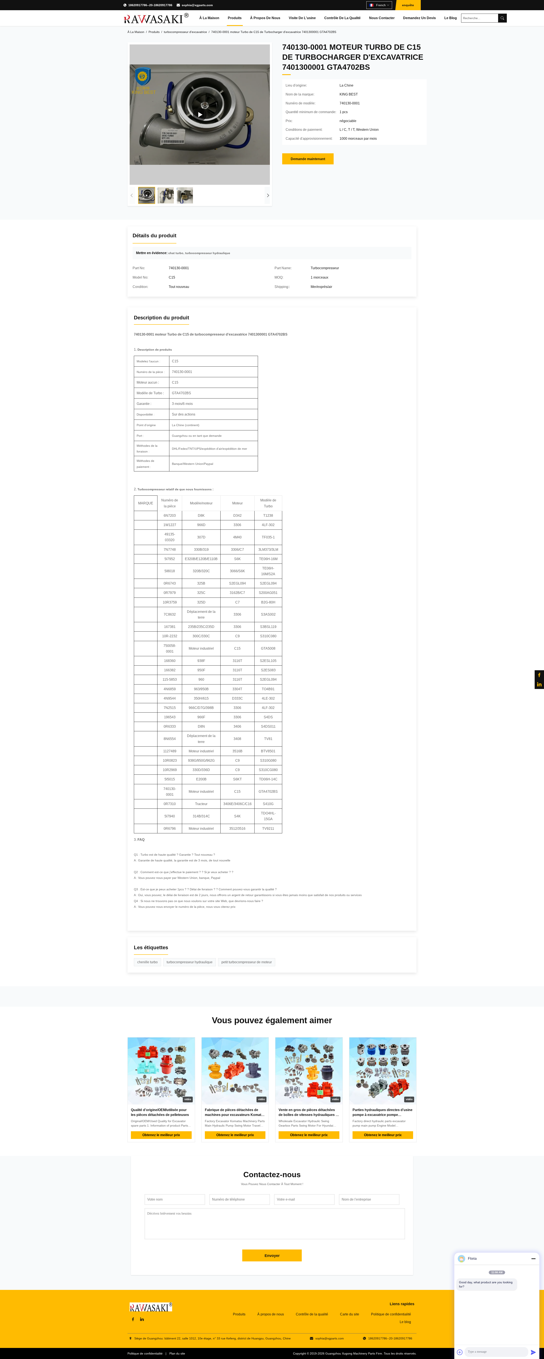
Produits (235, 18)
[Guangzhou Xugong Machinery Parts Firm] (156, 18)
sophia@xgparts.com (197, 5)
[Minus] (533, 1258)
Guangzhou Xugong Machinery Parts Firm (353, 1353)
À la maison (209, 18)
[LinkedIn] (539, 684)
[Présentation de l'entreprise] (200, 114)
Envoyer (272, 1256)
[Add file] (460, 1352)
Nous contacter (382, 18)
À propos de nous (265, 18)
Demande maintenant (308, 159)
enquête (408, 5)
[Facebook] (539, 675)
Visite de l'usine (302, 18)
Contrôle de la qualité (342, 18)
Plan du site (177, 1353)
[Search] (502, 18)
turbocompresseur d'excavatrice (185, 32)
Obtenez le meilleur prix (161, 1135)
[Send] (533, 1352)
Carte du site (349, 1314)
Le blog (450, 18)
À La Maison (136, 32)
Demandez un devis (419, 18)
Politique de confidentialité (391, 1314)
